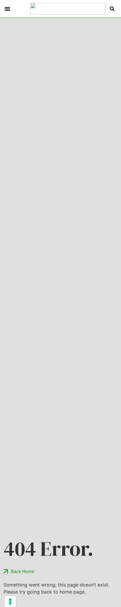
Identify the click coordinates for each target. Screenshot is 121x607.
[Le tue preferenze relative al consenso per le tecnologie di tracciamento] (10, 601)
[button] (7, 8)
